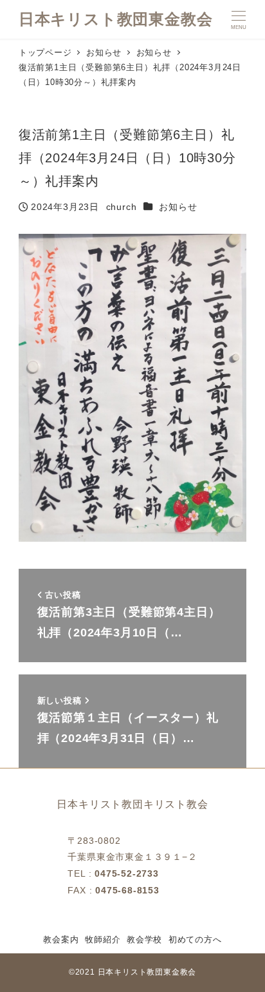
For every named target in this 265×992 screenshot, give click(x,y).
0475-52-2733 (127, 873)
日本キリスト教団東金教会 (116, 19)
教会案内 (60, 939)
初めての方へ (195, 939)
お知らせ (178, 207)
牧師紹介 (102, 939)
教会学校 (144, 939)
